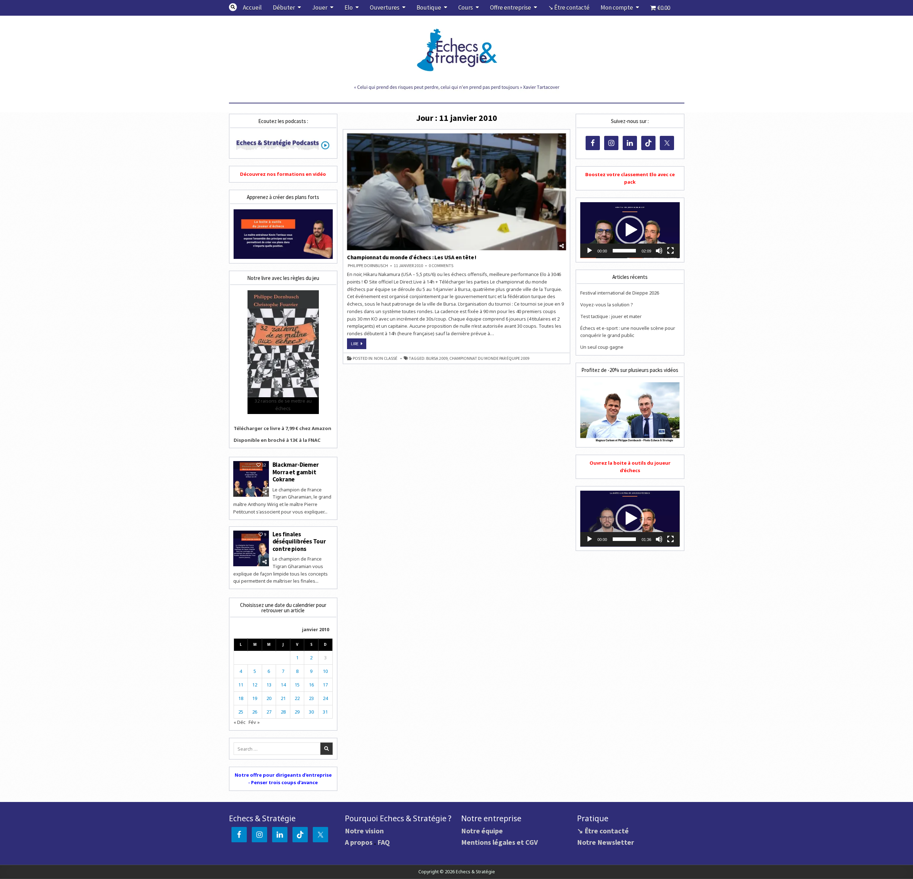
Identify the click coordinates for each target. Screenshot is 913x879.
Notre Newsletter (605, 842)
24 (325, 698)
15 (297, 684)
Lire (358, 345)
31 (325, 712)
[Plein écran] (670, 250)
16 (311, 684)
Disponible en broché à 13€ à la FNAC (277, 440)
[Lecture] (589, 250)
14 (283, 684)
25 (240, 712)
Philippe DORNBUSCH (368, 266)
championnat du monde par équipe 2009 (489, 358)
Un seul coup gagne (601, 347)
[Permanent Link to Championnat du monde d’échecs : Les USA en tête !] (456, 191)
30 (311, 712)
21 (283, 698)
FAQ (383, 842)
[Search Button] (233, 7)
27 (268, 712)
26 (254, 712)
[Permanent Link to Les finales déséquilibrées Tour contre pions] (251, 548)
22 (297, 698)
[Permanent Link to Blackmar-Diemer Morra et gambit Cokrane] (251, 479)
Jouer (319, 7)
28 (283, 712)
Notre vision (364, 830)
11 (240, 684)
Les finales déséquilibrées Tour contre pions (299, 541)
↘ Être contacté (569, 7)
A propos (359, 842)
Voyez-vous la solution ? (606, 304)
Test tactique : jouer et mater (611, 316)
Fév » (254, 722)
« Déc (239, 722)
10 (325, 671)
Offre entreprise (510, 7)
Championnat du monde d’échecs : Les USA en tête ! (411, 257)
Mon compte (617, 7)
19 (254, 698)
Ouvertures (384, 7)
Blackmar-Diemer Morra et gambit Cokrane (295, 472)
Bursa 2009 (437, 358)
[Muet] (659, 250)
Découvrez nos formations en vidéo (283, 174)
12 (254, 684)
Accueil (252, 7)
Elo (349, 7)
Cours (465, 7)
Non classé (385, 358)
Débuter (284, 7)
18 (240, 698)
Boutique (429, 7)
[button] (630, 230)
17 (325, 684)
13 (268, 684)
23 (311, 698)
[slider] (624, 250)
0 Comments (441, 266)
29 (297, 712)
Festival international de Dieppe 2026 (619, 293)
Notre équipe (482, 830)
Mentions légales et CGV (499, 842)
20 (268, 698)
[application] (629, 230)
